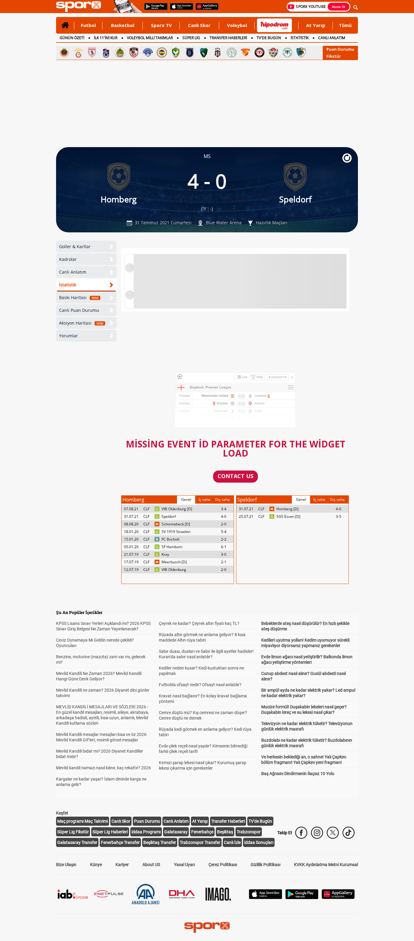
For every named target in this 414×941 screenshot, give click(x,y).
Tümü (345, 25)
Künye (96, 864)
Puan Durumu (340, 49)
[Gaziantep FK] (134, 52)
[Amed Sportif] (176, 52)
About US (151, 864)
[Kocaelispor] (204, 52)
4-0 (223, 516)
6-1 (223, 546)
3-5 (338, 516)
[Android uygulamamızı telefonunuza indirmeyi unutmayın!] (154, 9)
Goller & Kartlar (75, 246)
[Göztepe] (245, 52)
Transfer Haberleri (228, 821)
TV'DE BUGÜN (269, 37)
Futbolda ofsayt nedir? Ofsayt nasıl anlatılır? (200, 684)
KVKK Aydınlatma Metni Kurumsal (326, 864)
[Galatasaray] (78, 52)
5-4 (223, 531)
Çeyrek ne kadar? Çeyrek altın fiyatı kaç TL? (199, 623)
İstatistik (67, 285)
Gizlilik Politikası (265, 864)
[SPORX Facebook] (301, 832)
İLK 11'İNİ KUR (105, 37)
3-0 (223, 554)
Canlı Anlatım (72, 272)
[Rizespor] (231, 52)
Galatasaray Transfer (77, 842)
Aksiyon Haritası (81, 323)
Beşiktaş (225, 831)
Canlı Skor (199, 25)
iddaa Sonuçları (258, 842)
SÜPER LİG (191, 37)
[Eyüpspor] (273, 52)
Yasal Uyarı (184, 864)
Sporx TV (161, 25)
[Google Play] (302, 897)
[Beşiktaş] (217, 52)
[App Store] (265, 897)
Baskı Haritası (78, 297)
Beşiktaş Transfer (159, 842)
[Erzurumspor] (301, 52)
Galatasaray (176, 831)
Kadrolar (68, 259)
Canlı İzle (232, 842)
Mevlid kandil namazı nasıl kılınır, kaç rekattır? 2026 (103, 767)
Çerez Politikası (223, 864)
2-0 (223, 524)
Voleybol (237, 25)
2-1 (223, 562)
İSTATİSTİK (300, 37)
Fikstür (333, 56)
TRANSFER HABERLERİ (228, 37)
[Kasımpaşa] (148, 52)
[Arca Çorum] (259, 52)
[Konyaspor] (287, 52)
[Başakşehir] (190, 52)
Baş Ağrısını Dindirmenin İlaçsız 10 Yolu (297, 773)
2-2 (223, 539)
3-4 (223, 508)
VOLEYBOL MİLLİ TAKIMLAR (150, 37)
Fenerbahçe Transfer (120, 842)
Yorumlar (68, 336)
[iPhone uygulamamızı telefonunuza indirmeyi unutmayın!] (179, 9)
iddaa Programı (146, 831)
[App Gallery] (338, 897)
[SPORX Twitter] (332, 832)
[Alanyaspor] (120, 52)
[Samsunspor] (92, 52)
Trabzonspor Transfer (200, 842)
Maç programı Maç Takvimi (82, 821)
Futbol (88, 25)
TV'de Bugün (260, 821)
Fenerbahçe (202, 831)
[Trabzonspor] (106, 52)
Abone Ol (338, 7)
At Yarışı (315, 25)
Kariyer (122, 864)
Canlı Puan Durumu (79, 310)
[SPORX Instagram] (317, 832)
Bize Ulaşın (66, 864)
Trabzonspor (249, 831)
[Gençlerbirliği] (64, 52)
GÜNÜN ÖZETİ (72, 37)
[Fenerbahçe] (162, 52)
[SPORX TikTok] (348, 832)
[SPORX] (207, 927)
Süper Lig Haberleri (110, 831)
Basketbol (122, 25)
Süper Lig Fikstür (73, 831)
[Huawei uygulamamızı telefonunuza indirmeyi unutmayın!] (205, 9)
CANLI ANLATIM (331, 37)
